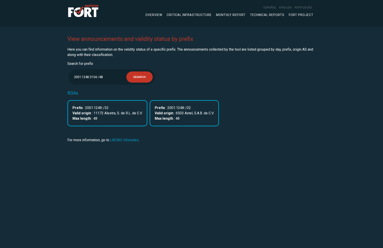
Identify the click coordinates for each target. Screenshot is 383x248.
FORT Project (301, 15)
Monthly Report (231, 15)
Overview (153, 15)
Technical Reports (267, 15)
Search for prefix (80, 64)
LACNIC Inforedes (124, 140)
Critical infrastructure (189, 15)
